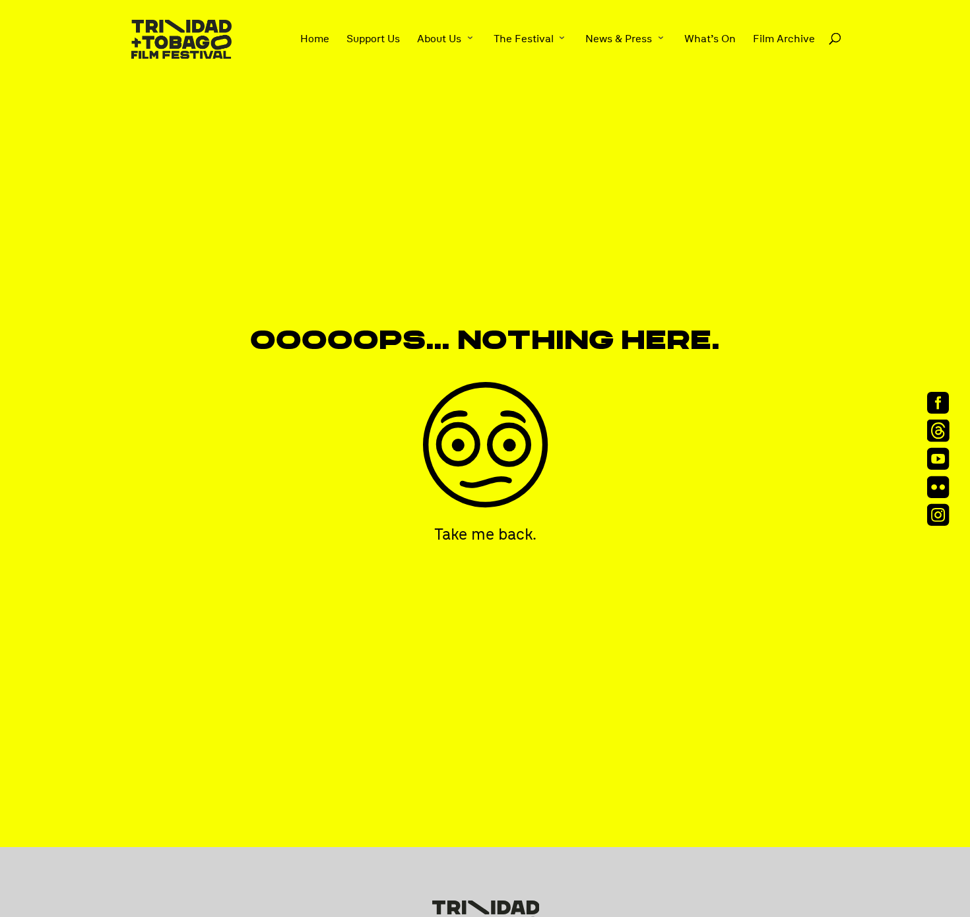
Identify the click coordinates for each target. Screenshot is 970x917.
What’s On (710, 39)
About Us (439, 39)
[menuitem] (942, 402)
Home (314, 39)
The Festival (524, 39)
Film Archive (784, 39)
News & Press (618, 39)
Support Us (373, 39)
